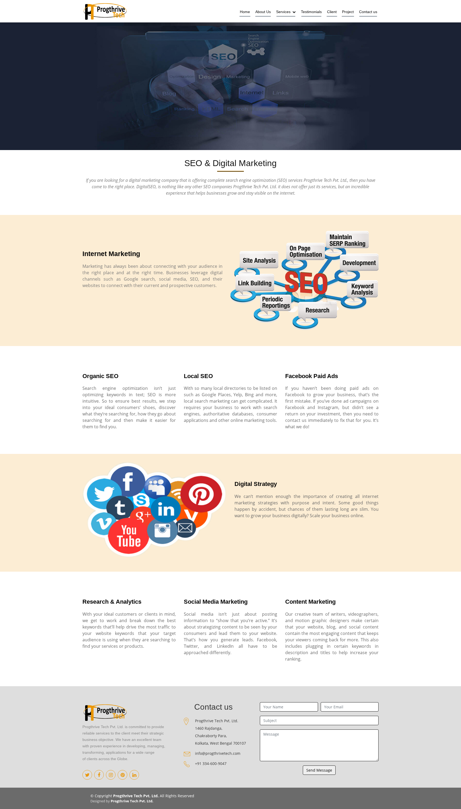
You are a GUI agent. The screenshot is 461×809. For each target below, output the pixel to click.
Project (348, 12)
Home (245, 12)
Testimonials (311, 12)
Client (332, 12)
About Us (263, 12)
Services (284, 12)
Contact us (368, 12)
